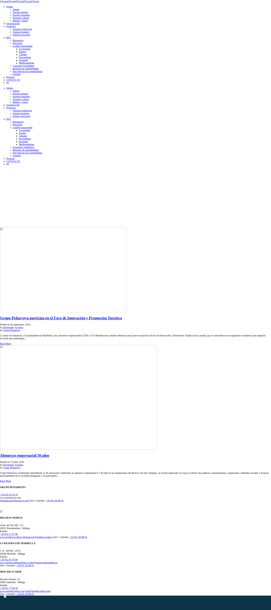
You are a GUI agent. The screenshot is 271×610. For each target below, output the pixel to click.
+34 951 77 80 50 (9, 588)
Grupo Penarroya (11, 330)
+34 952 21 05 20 (9, 494)
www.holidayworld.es (11, 537)
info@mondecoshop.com (37, 591)
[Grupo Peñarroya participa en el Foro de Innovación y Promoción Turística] (63, 311)
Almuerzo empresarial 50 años (24, 455)
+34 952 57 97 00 (9, 534)
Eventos (19, 327)
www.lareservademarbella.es (14, 562)
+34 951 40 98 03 (55, 500)
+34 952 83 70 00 (9, 559)
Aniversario (8, 327)
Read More (5, 343)
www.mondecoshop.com (12, 591)
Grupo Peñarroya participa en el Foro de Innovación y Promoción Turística (61, 318)
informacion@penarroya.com (14, 500)
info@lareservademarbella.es (43, 562)
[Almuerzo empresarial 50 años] (78, 448)
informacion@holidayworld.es (38, 537)
